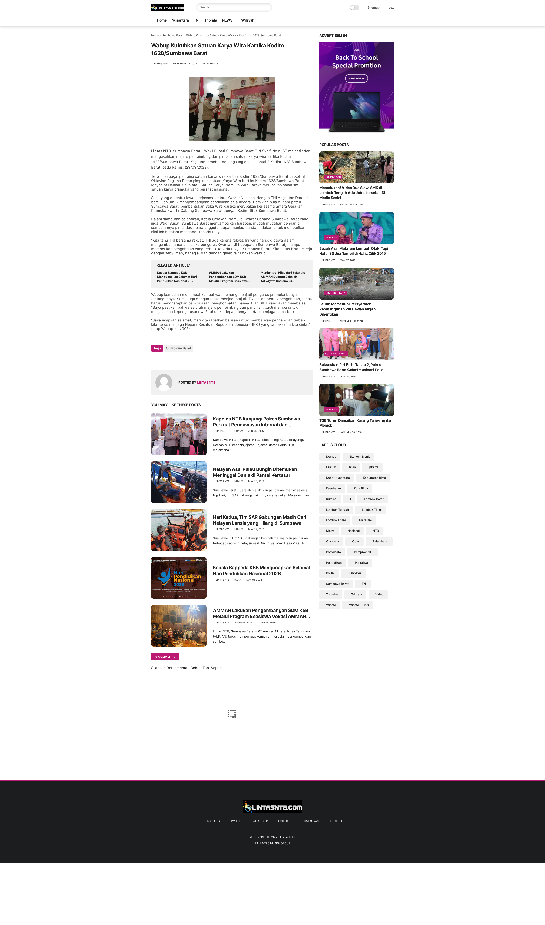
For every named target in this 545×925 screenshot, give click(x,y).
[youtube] (391, 20)
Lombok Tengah (337, 509)
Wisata (331, 605)
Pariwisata (333, 552)
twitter (236, 821)
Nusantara (180, 20)
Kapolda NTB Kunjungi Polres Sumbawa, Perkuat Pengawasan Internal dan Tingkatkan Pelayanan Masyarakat (257, 422)
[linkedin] (189, 359)
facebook (212, 821)
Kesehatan (333, 488)
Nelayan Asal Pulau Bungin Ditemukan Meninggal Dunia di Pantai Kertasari (255, 472)
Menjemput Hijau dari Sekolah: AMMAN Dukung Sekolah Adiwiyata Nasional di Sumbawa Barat (283, 277)
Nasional (354, 530)
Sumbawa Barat (172, 35)
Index (390, 7)
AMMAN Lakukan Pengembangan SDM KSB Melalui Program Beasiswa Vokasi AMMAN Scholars (228, 277)
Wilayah (247, 20)
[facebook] (357, 20)
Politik (330, 573)
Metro (330, 530)
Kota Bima (361, 488)
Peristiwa (361, 562)
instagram (311, 821)
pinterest (285, 821)
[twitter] (364, 20)
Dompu (331, 456)
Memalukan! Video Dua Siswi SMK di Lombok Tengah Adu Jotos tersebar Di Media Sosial (352, 193)
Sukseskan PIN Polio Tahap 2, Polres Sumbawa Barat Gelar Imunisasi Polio (351, 367)
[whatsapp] (371, 20)
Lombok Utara (335, 292)
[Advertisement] (127, 893)
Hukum (238, 430)
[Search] (268, 7)
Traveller (332, 594)
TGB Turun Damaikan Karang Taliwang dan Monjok (356, 423)
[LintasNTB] (167, 10)
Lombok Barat (374, 499)
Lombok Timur (372, 509)
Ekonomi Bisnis (359, 456)
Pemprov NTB (363, 552)
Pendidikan (333, 176)
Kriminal (331, 499)
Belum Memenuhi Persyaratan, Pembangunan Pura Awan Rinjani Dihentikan (348, 309)
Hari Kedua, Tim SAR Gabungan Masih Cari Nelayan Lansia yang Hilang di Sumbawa (259, 520)
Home (161, 20)
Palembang (380, 541)
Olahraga (332, 541)
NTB (376, 530)
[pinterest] (378, 20)
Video (379, 594)
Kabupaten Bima (374, 477)
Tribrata (210, 20)
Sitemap (374, 7)
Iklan (237, 579)
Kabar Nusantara (338, 477)
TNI (196, 20)
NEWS (227, 20)
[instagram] (384, 20)
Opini (355, 541)
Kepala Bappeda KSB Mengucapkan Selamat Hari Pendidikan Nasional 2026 (177, 277)
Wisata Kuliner (359, 605)
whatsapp (260, 821)
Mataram (331, 237)
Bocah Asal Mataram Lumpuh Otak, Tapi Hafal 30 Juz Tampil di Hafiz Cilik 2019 (353, 251)
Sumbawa (355, 573)
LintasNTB (287, 837)
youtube (336, 821)
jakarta (374, 467)
